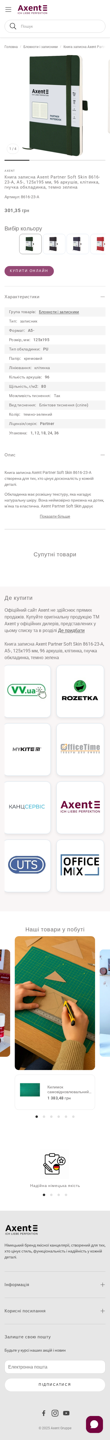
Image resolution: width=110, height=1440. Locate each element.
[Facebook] (43, 1413)
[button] (55, 26)
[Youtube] (66, 1413)
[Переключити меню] (8, 9)
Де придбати (71, 630)
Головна (11, 47)
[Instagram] (55, 1413)
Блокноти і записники (40, 47)
